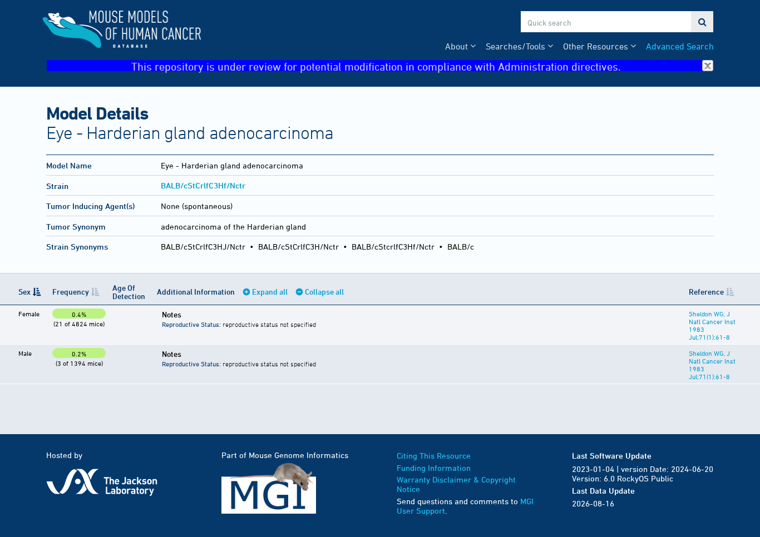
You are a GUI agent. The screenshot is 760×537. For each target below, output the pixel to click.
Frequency (70, 291)
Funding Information (434, 468)
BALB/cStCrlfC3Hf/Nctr (203, 185)
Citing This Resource (434, 455)
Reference (706, 291)
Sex (24, 291)
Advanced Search (680, 46)
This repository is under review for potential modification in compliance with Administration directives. (376, 66)
